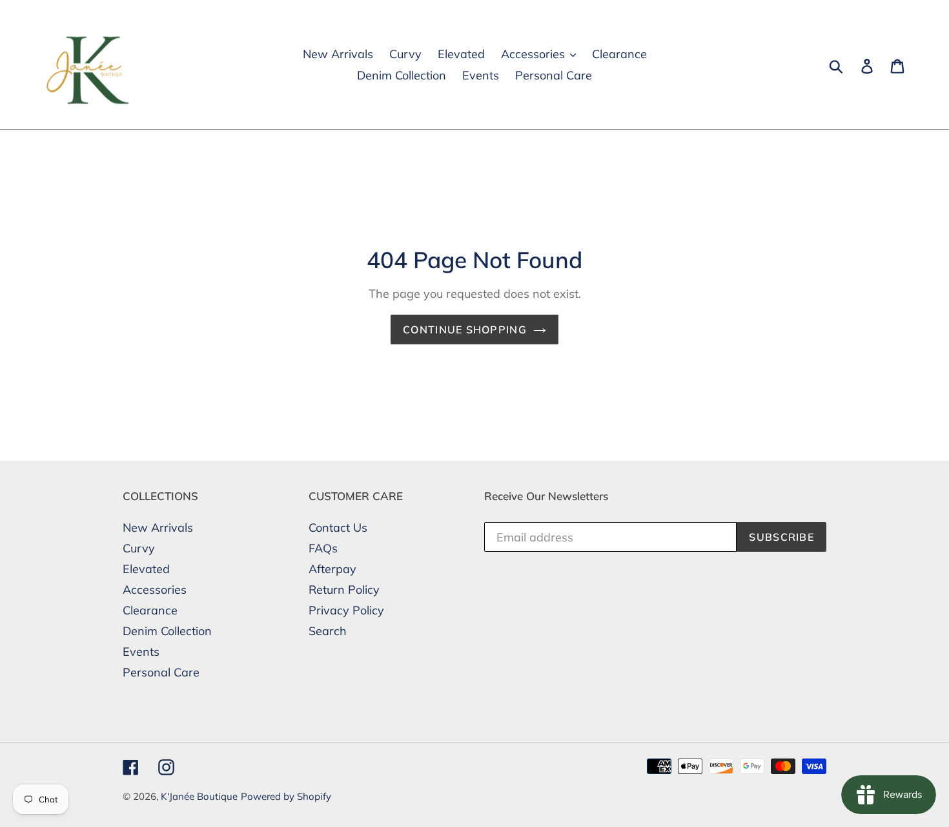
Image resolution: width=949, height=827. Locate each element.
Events (141, 651)
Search (328, 630)
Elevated (146, 568)
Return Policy (344, 589)
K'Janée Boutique (199, 796)
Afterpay (332, 568)
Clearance (150, 610)
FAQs (323, 548)
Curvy (139, 548)
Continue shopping (465, 329)
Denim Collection (167, 630)
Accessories (155, 589)
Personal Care (161, 672)
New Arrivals (158, 527)
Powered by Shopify (286, 796)
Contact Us (338, 527)
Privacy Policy (346, 610)
